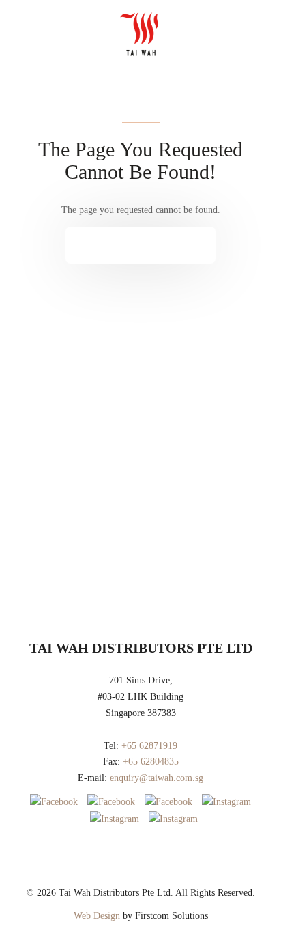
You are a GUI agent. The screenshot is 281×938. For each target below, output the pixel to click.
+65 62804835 (151, 761)
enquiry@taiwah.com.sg (156, 778)
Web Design (97, 916)
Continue (130, 245)
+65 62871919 (149, 746)
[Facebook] (54, 801)
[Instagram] (226, 801)
